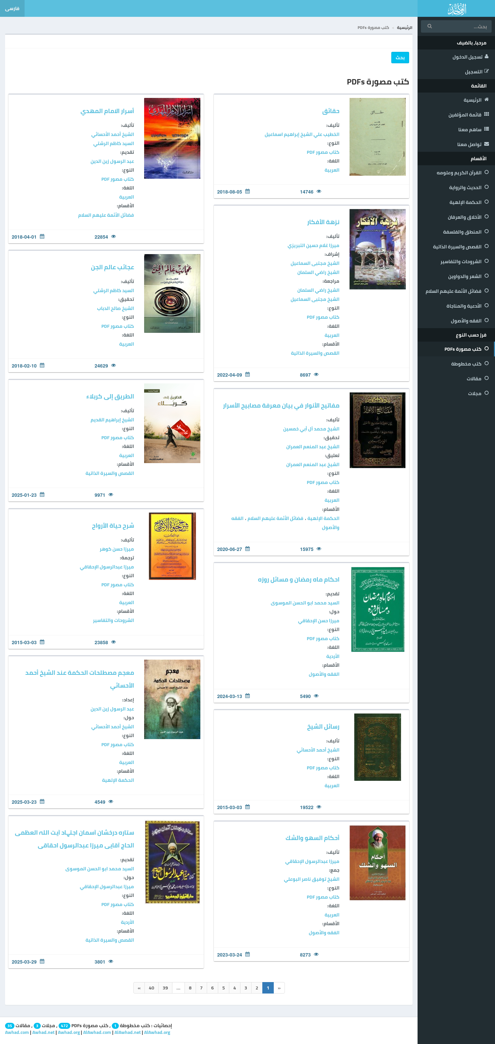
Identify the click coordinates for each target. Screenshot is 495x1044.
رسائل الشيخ (323, 726)
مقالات (475, 378)
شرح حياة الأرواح (113, 525)
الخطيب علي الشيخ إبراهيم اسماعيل (302, 134)
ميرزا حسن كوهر (117, 549)
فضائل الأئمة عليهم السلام (454, 291)
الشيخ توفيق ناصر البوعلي (311, 879)
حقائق (330, 110)
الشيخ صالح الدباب (115, 308)
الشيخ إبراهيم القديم (112, 419)
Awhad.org (69, 1032)
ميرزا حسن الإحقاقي (318, 620)
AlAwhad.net (127, 1032)
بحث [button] (400, 57)
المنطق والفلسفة (463, 232)
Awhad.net (43, 1032)
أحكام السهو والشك (312, 837)
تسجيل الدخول (468, 57)
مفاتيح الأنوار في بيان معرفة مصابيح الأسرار (281, 405)
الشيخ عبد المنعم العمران (312, 446)
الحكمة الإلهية (466, 202)
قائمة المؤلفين (466, 114)
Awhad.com (17, 1032)
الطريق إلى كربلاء (110, 396)
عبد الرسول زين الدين (112, 161)
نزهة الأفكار (323, 222)
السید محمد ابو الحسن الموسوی (305, 602)
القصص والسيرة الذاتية (458, 246)
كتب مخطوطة (467, 363)
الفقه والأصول (467, 320)
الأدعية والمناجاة (465, 306)
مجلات (475, 393)
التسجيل (474, 71)
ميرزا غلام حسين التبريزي (313, 245)
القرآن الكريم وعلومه (460, 172)
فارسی (12, 8)
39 (165, 987)
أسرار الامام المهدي (107, 110)
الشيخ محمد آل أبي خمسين (311, 428)
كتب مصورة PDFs (463, 349)
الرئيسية (473, 100)
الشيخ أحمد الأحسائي (112, 134)
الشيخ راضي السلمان (318, 272)
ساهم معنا (470, 129)
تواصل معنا (470, 144)
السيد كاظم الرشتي (113, 143)
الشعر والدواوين (465, 276)
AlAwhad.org (157, 1032)
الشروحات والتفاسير (461, 261)
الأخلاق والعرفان (465, 217)
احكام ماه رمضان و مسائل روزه (298, 579)
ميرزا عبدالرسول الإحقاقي (107, 566)
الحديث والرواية (466, 187)
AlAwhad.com (97, 1032)
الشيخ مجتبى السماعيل (315, 263)
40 (151, 987)
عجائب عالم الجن (112, 267)
